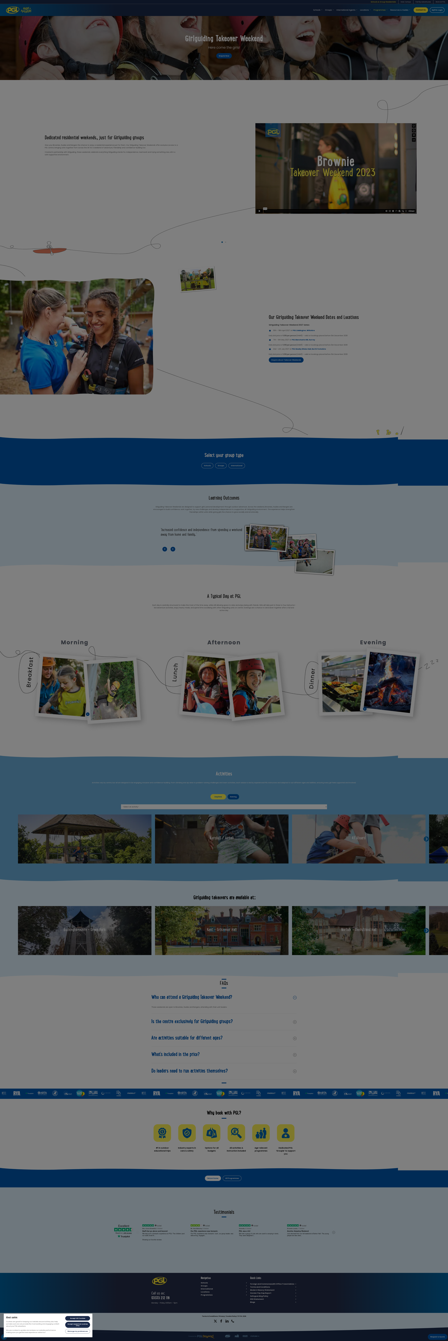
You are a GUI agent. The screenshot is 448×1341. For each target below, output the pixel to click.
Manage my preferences (78, 1331)
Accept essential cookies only (78, 1325)
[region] (48, 1325)
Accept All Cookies (77, 1318)
